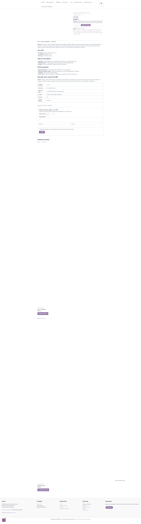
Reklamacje (85, 510)
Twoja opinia (42, 116)
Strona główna (76, 12)
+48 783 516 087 (7, 509)
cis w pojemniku (84, 31)
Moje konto (65, 2)
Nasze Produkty (49, 2)
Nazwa (41, 124)
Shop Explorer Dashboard (46, 6)
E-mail (72, 124)
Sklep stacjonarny (63, 505)
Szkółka (43, 2)
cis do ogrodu (77, 29)
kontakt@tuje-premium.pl (10, 512)
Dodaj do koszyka (86, 25)
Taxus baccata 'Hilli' (76, 34)
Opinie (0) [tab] (53, 41)
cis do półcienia (84, 29)
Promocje (39, 504)
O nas (71, 2)
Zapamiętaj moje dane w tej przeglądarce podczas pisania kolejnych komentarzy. (57, 129)
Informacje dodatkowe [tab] (45, 41)
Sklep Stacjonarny (88, 2)
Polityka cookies (86, 507)
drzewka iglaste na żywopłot (92, 31)
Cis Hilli (88, 29)
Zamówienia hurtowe (64, 508)
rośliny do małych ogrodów (87, 32)
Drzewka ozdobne (82, 12)
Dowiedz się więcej (43, 489)
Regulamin (85, 505)
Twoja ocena (42, 113)
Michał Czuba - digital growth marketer (82, 519)
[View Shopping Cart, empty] (101, 4)
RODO (84, 508)
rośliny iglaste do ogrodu (97, 32)
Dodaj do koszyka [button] (43, 313)
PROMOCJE (58, 2)
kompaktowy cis (79, 32)
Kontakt (61, 507)
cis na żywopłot (93, 29)
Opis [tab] (38, 41)
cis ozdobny (78, 31)
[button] (53, 2)
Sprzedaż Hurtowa (78, 2)
